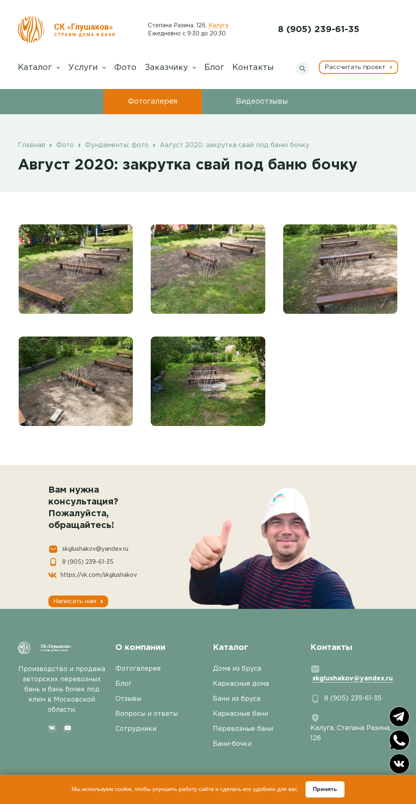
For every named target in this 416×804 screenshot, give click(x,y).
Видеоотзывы (262, 101)
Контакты (253, 67)
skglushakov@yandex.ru (95, 549)
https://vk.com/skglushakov (99, 575)
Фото (125, 67)
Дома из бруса (237, 669)
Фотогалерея (153, 101)
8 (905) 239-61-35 (319, 30)
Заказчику (168, 67)
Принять (325, 789)
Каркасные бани (240, 714)
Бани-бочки (232, 744)
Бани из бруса (236, 699)
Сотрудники (135, 729)
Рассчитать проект (356, 67)
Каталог (36, 67)
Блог (214, 67)
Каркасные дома (241, 684)
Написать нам (75, 601)
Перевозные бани (243, 729)
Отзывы (128, 699)
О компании (140, 647)
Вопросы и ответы (146, 714)
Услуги (84, 67)
